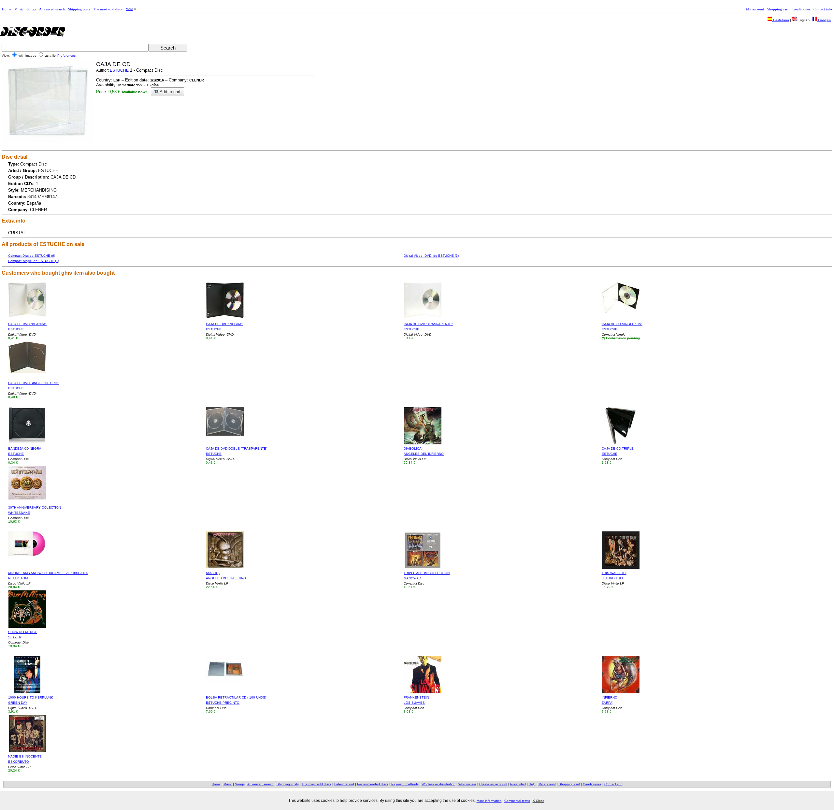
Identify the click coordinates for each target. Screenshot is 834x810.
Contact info (822, 9)
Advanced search (52, 9)
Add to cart (169, 91)
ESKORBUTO (18, 761)
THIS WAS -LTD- (614, 573)
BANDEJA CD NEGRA (24, 448)
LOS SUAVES (414, 702)
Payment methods (405, 784)
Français (824, 20)
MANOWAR (412, 578)
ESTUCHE (119, 70)
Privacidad (518, 784)
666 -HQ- (213, 573)
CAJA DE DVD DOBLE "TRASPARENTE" (236, 448)
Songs (31, 9)
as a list (50, 55)
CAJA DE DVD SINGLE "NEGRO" (33, 383)
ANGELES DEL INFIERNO (424, 454)
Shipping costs (79, 9)
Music (18, 9)
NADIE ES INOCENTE (25, 756)
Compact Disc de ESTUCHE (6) (31, 255)
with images (27, 55)
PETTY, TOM (18, 578)
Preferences (66, 55)
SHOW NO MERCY (22, 632)
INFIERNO (609, 697)
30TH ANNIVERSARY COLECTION (34, 507)
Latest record (344, 784)
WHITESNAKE (19, 512)
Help (532, 784)
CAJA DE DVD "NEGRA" (224, 324)
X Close (538, 801)
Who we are (467, 784)
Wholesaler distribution (438, 784)
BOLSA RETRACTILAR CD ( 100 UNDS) (236, 697)
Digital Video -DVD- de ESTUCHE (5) (431, 255)
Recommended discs (372, 784)
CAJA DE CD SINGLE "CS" (622, 324)
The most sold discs (107, 9)
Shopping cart (777, 9)
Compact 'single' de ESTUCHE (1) (33, 261)
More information (489, 801)
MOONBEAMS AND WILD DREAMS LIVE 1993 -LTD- (48, 573)
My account (755, 9)
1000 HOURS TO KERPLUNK (30, 697)
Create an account (493, 784)
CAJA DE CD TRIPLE (618, 448)
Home (6, 9)
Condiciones (801, 9)
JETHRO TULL (613, 578)
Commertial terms (517, 801)
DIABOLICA (413, 448)
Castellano (780, 20)
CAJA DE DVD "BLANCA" (27, 324)
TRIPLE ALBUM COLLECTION (427, 573)
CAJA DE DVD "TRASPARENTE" (428, 324)
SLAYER (14, 637)
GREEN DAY (17, 702)
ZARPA (607, 702)
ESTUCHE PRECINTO (222, 702)
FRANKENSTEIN (416, 697)
